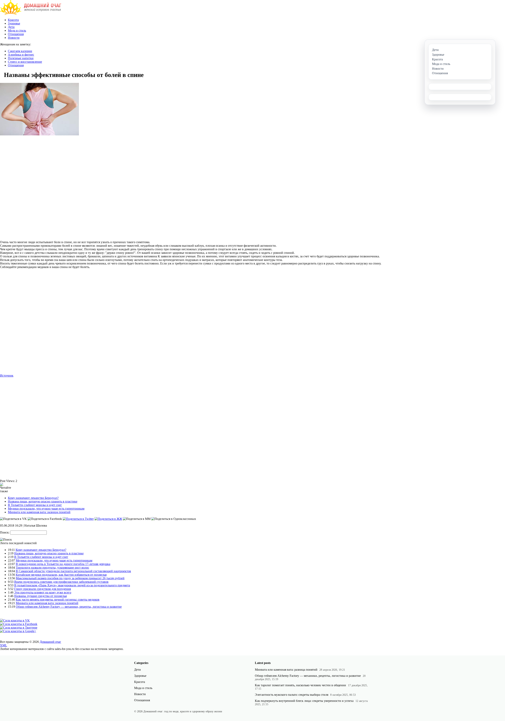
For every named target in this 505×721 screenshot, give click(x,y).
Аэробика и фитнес (21, 54)
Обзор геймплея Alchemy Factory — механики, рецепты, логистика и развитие (69, 606)
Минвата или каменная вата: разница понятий (39, 512)
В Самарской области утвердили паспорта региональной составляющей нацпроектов (73, 571)
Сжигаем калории (20, 51)
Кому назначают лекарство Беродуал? (33, 498)
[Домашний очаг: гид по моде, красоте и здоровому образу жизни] (30, 14)
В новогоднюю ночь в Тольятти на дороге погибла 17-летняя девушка (63, 564)
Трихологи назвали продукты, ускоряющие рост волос (52, 567)
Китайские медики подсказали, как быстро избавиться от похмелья (61, 574)
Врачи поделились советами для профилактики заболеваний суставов (61, 581)
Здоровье (14, 23)
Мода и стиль (17, 30)
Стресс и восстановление (25, 61)
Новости (14, 37)
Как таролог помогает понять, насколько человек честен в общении (300, 685)
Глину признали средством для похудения (42, 589)
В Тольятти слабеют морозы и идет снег (35, 505)
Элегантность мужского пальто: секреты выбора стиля (291, 694)
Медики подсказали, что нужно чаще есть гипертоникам (46, 508)
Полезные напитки (21, 58)
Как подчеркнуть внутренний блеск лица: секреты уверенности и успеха (304, 700)
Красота (13, 20)
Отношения (16, 34)
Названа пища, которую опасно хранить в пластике (42, 501)
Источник (6, 375)
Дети (11, 27)
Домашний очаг (50, 641)
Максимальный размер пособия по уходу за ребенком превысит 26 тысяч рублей (70, 578)
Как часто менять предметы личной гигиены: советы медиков (57, 599)
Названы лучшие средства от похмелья (40, 596)
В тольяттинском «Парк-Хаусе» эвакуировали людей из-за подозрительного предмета (72, 585)
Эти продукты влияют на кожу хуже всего (42, 592)
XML (3, 645)
